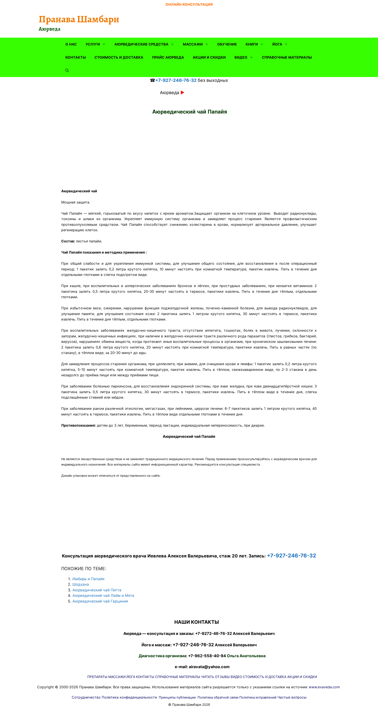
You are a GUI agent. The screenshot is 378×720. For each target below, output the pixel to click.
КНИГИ (252, 44)
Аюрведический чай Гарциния (100, 601)
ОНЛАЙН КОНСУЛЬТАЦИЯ (189, 4)
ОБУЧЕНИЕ (227, 44)
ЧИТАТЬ (207, 677)
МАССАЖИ (193, 44)
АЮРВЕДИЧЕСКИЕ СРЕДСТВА (141, 44)
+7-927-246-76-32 (176, 80)
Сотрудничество (86, 697)
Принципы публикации (177, 697)
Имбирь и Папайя (88, 579)
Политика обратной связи (218, 697)
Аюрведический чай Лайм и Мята (103, 595)
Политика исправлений (257, 697)
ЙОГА (277, 44)
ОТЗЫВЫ (222, 677)
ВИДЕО (240, 57)
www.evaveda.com (324, 687)
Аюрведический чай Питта (96, 590)
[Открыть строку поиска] (67, 70)
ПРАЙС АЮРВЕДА (168, 57)
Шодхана (80, 584)
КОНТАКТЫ (75, 57)
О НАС (71, 44)
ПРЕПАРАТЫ (97, 677)
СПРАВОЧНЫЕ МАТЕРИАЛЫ (287, 57)
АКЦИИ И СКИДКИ (209, 57)
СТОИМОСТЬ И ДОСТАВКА (118, 57)
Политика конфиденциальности (129, 697)
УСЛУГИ (93, 44)
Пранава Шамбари (79, 19)
